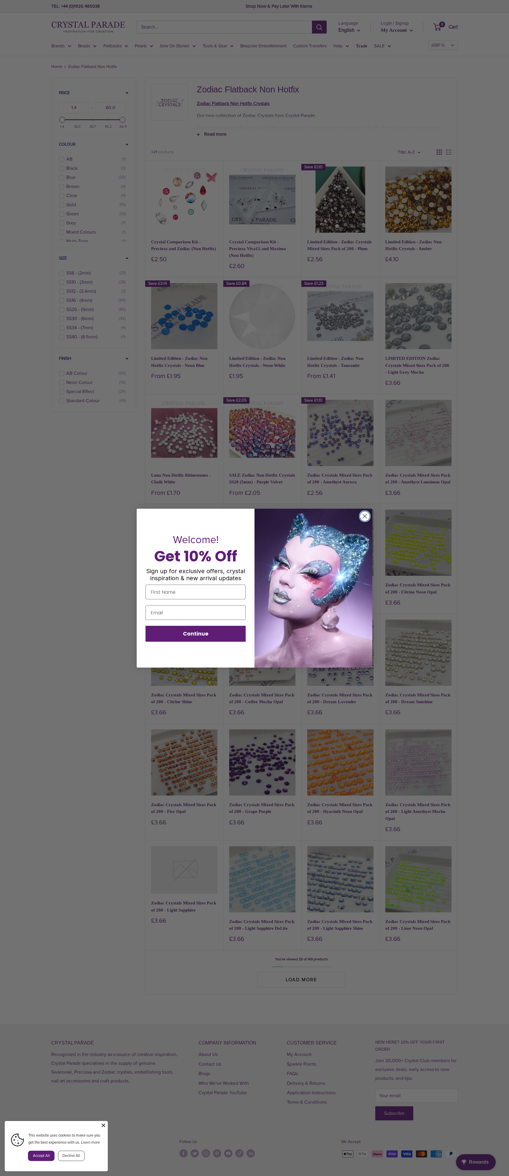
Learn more (90, 1142)
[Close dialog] (365, 516)
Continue (196, 633)
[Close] (103, 1125)
